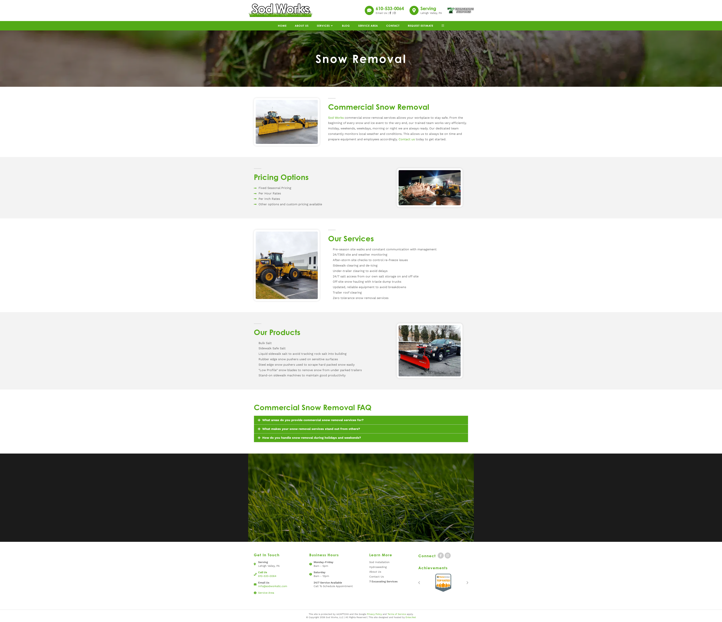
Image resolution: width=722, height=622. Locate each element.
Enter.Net (411, 617)
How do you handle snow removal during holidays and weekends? (311, 437)
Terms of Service (397, 614)
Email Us (381, 12)
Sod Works (336, 117)
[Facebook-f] (441, 556)
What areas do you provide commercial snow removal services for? (313, 420)
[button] (361, 420)
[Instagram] (448, 556)
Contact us (407, 139)
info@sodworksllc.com (272, 586)
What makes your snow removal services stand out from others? (311, 429)
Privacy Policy (374, 614)
